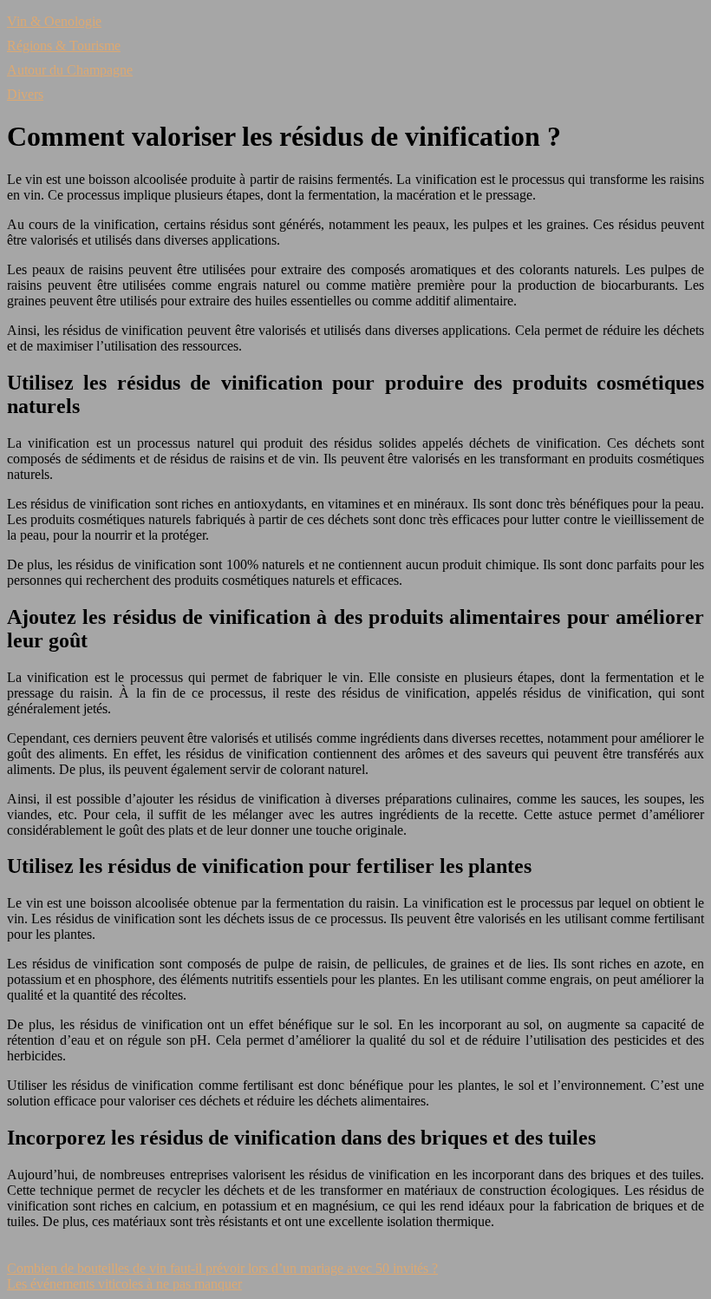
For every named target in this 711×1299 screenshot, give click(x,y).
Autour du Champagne (70, 69)
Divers (25, 94)
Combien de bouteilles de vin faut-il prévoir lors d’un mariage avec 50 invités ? (222, 1268)
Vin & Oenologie (54, 21)
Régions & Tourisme (64, 45)
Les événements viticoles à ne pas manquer (124, 1283)
